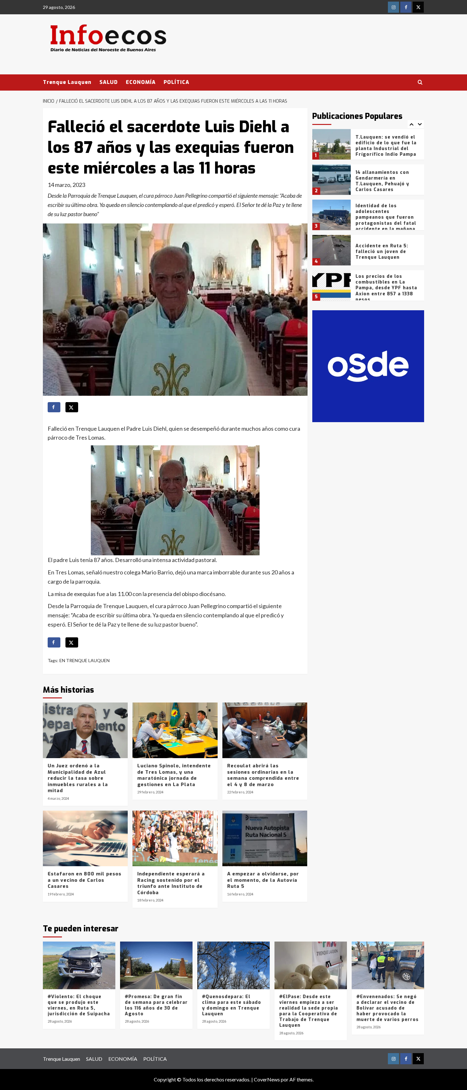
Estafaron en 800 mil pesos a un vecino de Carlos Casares (84, 880)
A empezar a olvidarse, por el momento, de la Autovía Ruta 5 (263, 880)
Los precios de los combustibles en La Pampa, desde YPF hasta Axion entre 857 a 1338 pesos (386, 288)
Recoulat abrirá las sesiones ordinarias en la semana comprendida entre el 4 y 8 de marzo (263, 775)
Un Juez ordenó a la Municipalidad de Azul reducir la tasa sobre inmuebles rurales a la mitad (78, 778)
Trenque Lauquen (67, 82)
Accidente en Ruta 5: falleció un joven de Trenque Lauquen (381, 251)
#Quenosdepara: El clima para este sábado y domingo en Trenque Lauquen (231, 1005)
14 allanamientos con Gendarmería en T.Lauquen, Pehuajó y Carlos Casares (382, 181)
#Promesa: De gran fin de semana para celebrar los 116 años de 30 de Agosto (156, 1005)
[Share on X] (71, 407)
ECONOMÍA (141, 82)
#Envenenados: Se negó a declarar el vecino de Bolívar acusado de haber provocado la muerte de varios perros (387, 1008)
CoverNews (267, 1079)
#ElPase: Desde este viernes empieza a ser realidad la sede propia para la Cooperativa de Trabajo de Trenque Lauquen (308, 1011)
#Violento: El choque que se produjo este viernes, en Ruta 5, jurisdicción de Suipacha (79, 1005)
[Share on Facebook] (54, 407)
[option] (368, 146)
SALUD (108, 82)
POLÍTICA (176, 82)
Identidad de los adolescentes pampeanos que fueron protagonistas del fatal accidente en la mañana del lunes (385, 220)
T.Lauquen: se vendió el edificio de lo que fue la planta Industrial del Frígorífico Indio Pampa (385, 146)
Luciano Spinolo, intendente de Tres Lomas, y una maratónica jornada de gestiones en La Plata (174, 775)
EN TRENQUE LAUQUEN (84, 660)
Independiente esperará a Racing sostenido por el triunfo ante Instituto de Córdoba (171, 883)
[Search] (420, 82)
